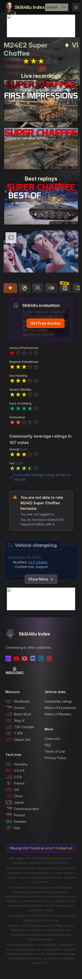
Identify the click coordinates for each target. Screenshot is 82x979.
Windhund (21, 696)
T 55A (18, 728)
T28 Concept (24, 722)
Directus (62, 862)
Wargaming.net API (58, 858)
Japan (19, 797)
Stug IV (19, 715)
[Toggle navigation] (76, 7)
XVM (47, 862)
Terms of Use (54, 751)
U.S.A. (18, 772)
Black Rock (22, 709)
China (18, 791)
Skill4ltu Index (30, 7)
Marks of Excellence (58, 705)
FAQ (47, 745)
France (19, 778)
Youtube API (19, 862)
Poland (19, 810)
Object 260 (22, 735)
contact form (55, 962)
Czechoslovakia (25, 804)
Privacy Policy (54, 757)
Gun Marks (35, 862)
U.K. (17, 785)
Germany (21, 759)
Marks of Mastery (57, 714)
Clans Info (51, 738)
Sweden (20, 816)
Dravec (19, 703)
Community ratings (57, 696)
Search (52, 7)
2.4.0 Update (38, 557)
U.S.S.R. (19, 765)
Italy (17, 823)
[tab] (10, 283)
